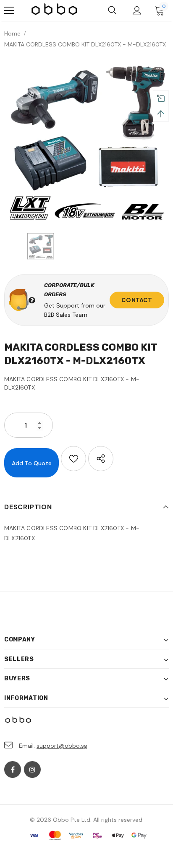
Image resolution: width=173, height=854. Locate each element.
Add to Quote (32, 463)
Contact (136, 300)
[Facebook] (12, 769)
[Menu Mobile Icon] (9, 10)
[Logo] (54, 10)
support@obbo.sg (62, 745)
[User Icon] (137, 10)
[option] (86, 143)
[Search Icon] (112, 10)
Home (12, 33)
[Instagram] (32, 769)
